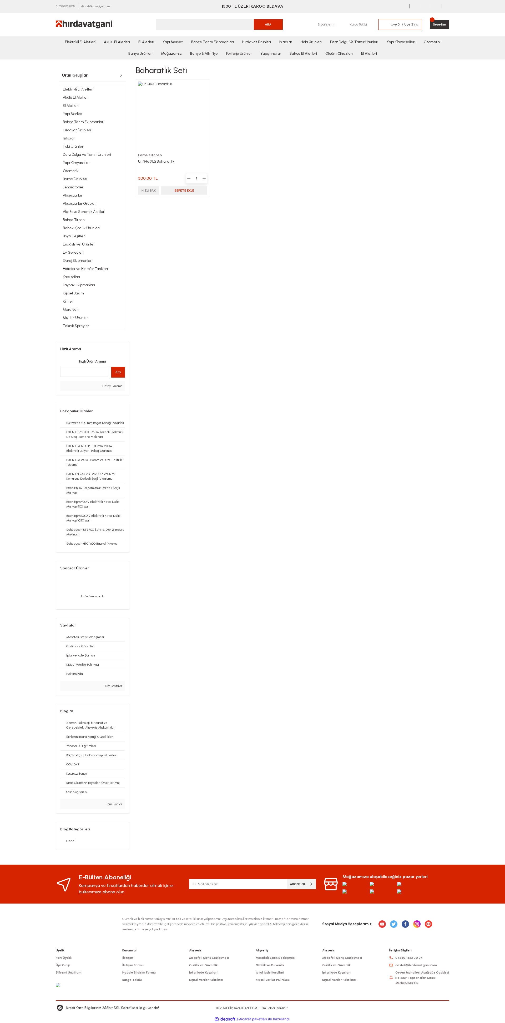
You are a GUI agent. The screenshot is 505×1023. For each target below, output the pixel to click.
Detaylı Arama (112, 386)
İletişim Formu (133, 965)
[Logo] (84, 24)
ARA (268, 24)
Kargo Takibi (132, 980)
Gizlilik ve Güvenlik (203, 965)
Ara (118, 372)
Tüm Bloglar (113, 804)
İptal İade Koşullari (203, 972)
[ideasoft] (224, 1019)
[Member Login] (384, 24)
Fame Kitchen (150, 155)
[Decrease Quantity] (188, 178)
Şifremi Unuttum (69, 972)
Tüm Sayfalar (113, 686)
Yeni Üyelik (64, 958)
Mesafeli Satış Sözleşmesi (209, 958)
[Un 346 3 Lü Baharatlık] (172, 116)
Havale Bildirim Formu (139, 972)
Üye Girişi (63, 965)
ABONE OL (298, 884)
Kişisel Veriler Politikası (206, 980)
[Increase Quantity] (204, 178)
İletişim (127, 958)
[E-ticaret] (251, 1019)
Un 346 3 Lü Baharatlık (156, 161)
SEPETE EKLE (184, 190)
